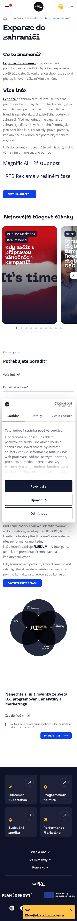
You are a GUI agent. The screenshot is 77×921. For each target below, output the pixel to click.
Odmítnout (38, 513)
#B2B (70, 234)
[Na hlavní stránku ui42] (39, 7)
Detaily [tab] (36, 416)
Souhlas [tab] (13, 416)
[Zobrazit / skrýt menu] (6, 6)
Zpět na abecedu (20, 194)
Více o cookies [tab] (62, 416)
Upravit (36, 500)
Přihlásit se (52, 735)
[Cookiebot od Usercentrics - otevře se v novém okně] (54, 404)
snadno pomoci (41, 152)
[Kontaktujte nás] (60, 7)
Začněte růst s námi (22, 583)
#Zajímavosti (17, 240)
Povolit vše (38, 486)
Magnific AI (15, 163)
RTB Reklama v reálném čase (38, 176)
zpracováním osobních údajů (42, 724)
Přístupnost (46, 163)
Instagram (11, 908)
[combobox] (69, 7)
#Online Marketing (21, 234)
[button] (16, 328)
